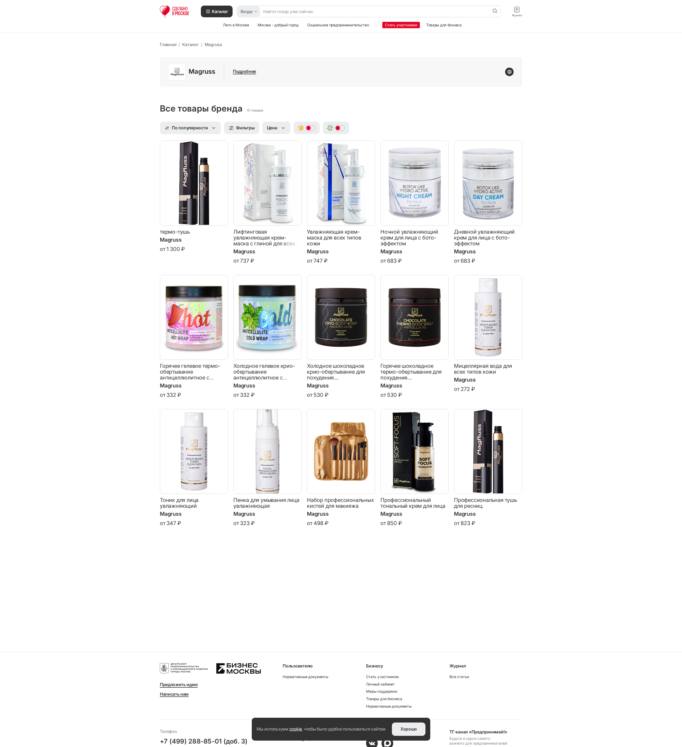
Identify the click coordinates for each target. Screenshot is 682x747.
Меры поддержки (381, 691)
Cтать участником (382, 676)
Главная (168, 44)
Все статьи (459, 676)
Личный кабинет (380, 684)
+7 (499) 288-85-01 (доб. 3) (203, 741)
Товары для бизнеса (384, 698)
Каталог (190, 44)
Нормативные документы (305, 676)
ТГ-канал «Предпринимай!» (478, 731)
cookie (295, 729)
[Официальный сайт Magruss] (509, 72)
